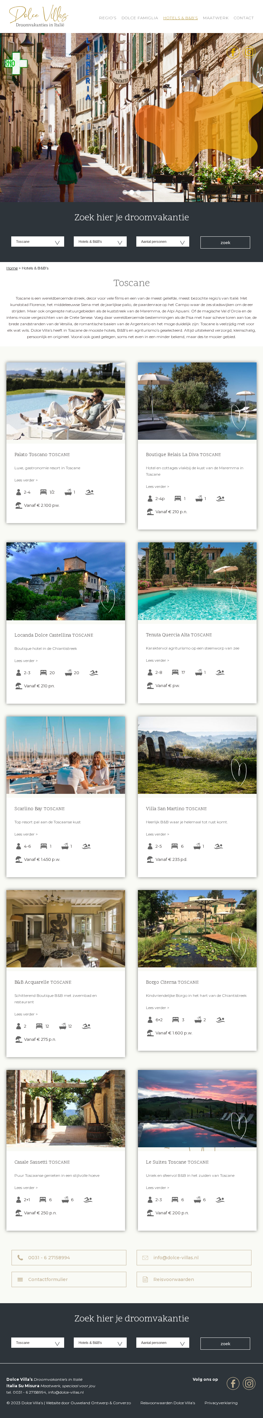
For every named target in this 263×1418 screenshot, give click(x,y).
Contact (244, 17)
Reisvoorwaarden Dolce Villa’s (167, 1402)
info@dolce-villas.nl (176, 1258)
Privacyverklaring (221, 1402)
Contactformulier (48, 1279)
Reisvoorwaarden (173, 1279)
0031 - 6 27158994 (49, 1258)
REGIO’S (107, 17)
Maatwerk (216, 17)
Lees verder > (26, 480)
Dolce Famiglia (140, 17)
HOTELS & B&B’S (180, 17)
